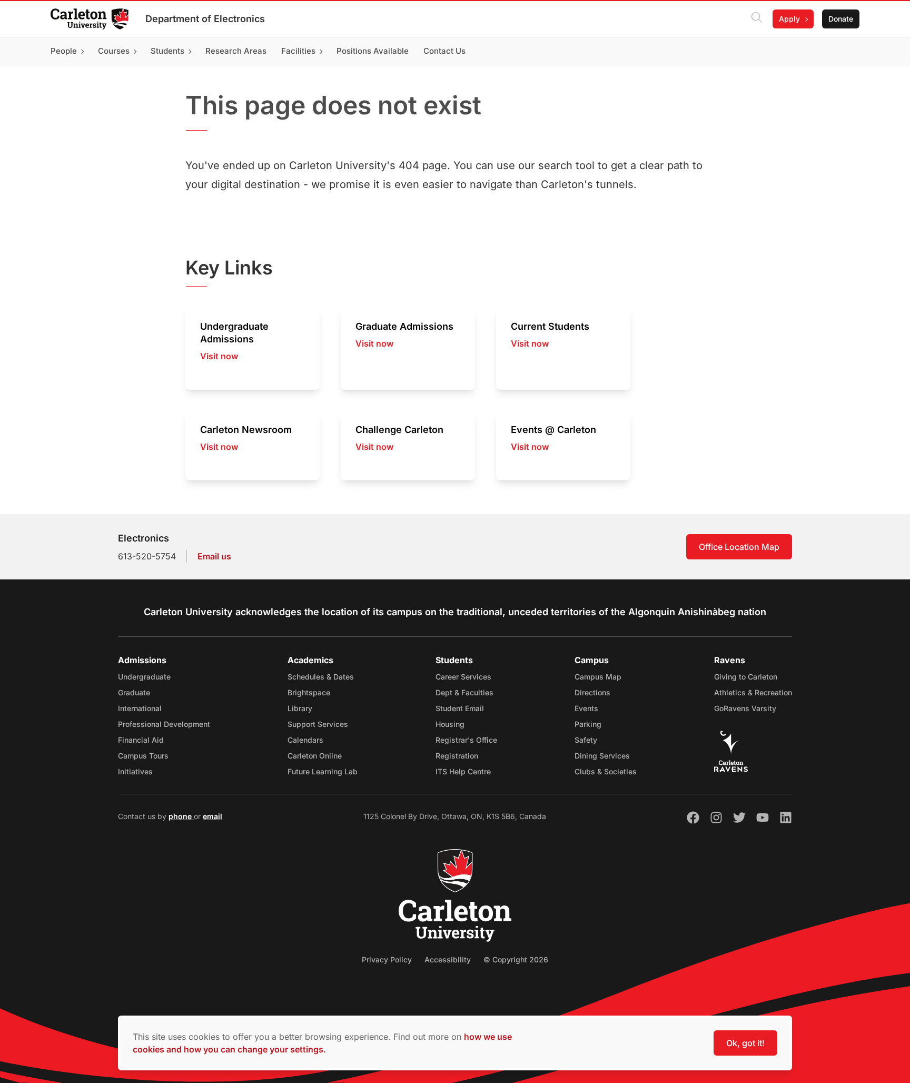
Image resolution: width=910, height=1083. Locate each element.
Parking (588, 724)
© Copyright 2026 (515, 959)
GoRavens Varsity (745, 708)
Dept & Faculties (464, 692)
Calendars (305, 739)
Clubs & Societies (606, 771)
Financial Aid (141, 739)
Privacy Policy (387, 959)
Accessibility (447, 959)
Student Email (460, 708)
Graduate (134, 692)
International (140, 708)
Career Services (463, 676)
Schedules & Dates (321, 676)
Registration (457, 755)
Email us (214, 556)
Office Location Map (739, 547)
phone (181, 816)
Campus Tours (143, 755)
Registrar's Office (466, 739)
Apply (789, 18)
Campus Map (598, 676)
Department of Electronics (205, 18)
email (212, 816)
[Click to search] (756, 18)
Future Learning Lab (323, 771)
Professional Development (164, 724)
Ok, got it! (745, 1043)
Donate (840, 18)
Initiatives (135, 771)
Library (300, 708)
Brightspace (309, 692)
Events (586, 708)
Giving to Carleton (745, 676)
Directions (592, 692)
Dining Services (602, 755)
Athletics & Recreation (753, 692)
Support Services (318, 724)
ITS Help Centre (463, 771)
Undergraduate (144, 676)
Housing (450, 724)
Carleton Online (315, 755)
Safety (586, 739)
